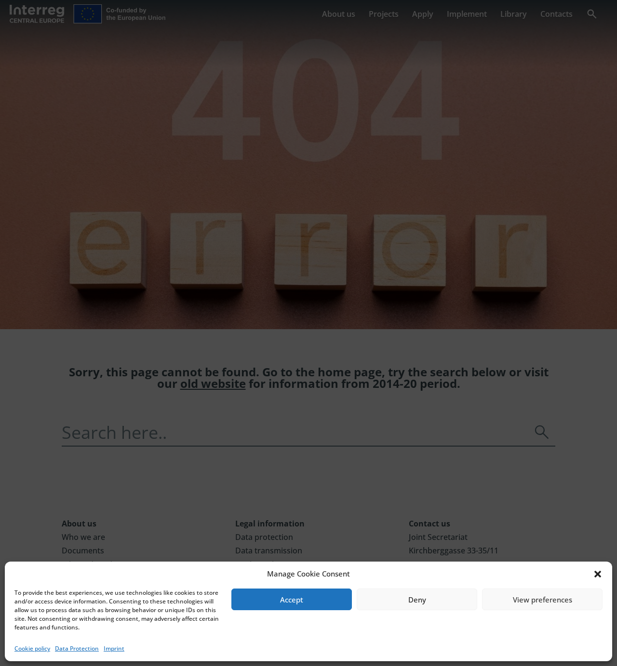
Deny (417, 599)
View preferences (542, 599)
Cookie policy (32, 648)
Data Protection (77, 648)
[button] (598, 574)
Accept (291, 599)
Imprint (114, 648)
